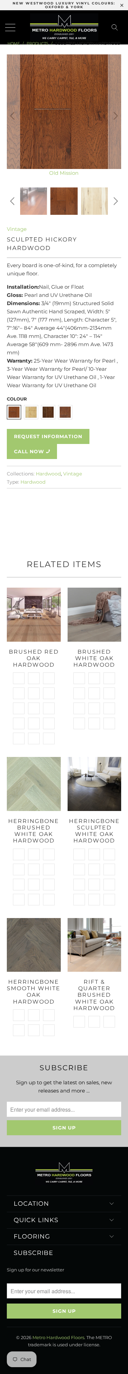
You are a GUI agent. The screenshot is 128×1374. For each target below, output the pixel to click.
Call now (29, 451)
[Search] (117, 27)
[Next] (115, 115)
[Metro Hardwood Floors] (64, 27)
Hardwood (48, 473)
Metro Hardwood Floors (58, 1337)
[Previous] (13, 115)
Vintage (17, 229)
